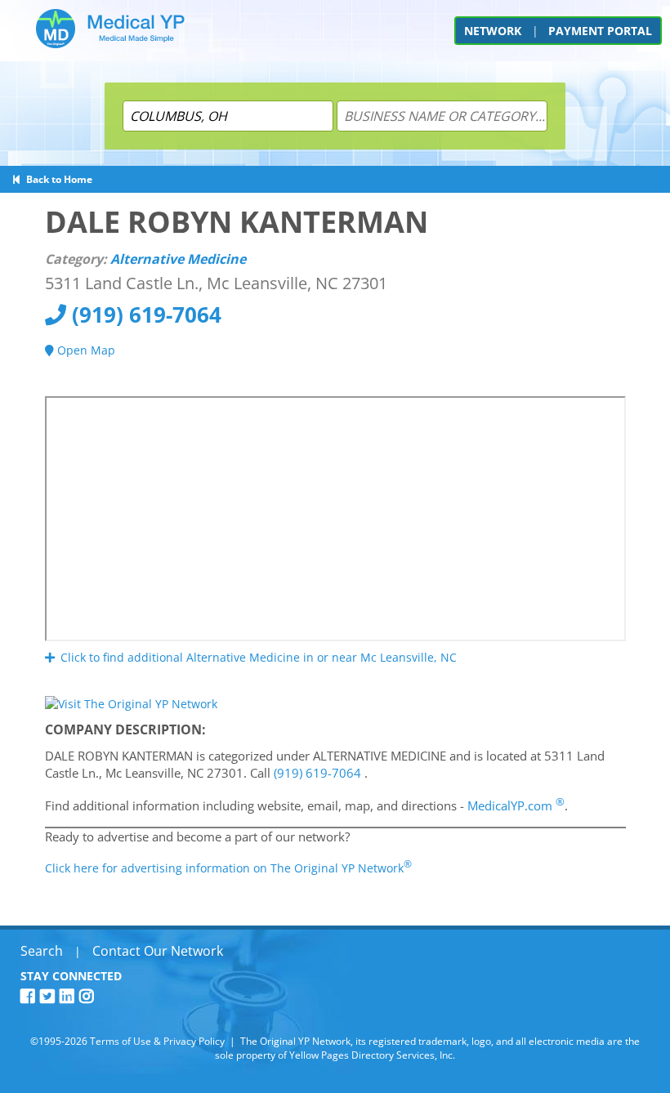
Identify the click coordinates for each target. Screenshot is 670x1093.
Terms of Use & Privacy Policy (157, 1041)
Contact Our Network (157, 951)
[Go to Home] (110, 34)
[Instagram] (89, 996)
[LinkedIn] (69, 996)
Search (41, 951)
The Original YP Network (295, 1041)
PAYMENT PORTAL (600, 30)
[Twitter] (50, 996)
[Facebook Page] (30, 996)
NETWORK (492, 30)
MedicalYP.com (516, 805)
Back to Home (56, 179)
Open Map (84, 350)
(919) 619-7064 (143, 314)
